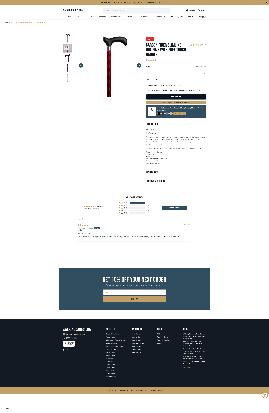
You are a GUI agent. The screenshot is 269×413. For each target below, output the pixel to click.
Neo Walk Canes (111, 377)
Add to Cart (179, 113)
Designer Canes (111, 343)
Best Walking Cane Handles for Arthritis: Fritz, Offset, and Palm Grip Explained (194, 351)
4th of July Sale (176, 17)
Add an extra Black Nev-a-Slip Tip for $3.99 (164, 86)
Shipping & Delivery (157, 390)
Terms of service (111, 390)
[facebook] (64, 350)
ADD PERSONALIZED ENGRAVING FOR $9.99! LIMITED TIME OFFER (173, 91)
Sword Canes (131, 17)
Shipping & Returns (155, 181)
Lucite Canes (110, 368)
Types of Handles (163, 340)
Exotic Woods (110, 374)
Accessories (116, 17)
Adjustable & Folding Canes (115, 340)
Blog (159, 343)
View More (186, 367)
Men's (91, 17)
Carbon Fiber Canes (112, 334)
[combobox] (136, 10)
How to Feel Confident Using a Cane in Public (194, 363)
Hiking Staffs (110, 352)
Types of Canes (162, 337)
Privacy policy (123, 390)
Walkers (144, 17)
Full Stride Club (159, 17)
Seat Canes (109, 361)
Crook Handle (136, 340)
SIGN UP (134, 299)
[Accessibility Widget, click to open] (265, 395)
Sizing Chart (152, 172)
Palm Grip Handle (138, 343)
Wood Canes (110, 337)
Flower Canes (110, 364)
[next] (139, 65)
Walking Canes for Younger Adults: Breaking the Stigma (193, 358)
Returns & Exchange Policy (139, 390)
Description (152, 124)
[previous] (81, 65)
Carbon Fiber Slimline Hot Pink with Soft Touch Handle (27, 23)
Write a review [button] (174, 208)
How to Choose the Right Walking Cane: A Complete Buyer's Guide (192, 344)
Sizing (159, 334)
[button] (151, 60)
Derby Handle (136, 334)
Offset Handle (137, 346)
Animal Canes (110, 355)
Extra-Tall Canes (111, 349)
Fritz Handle (136, 337)
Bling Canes (110, 371)
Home (69, 17)
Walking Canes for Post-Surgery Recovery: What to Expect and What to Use (194, 336)
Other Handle (136, 352)
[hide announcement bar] (266, 2)
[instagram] (68, 350)
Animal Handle (137, 349)
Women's (102, 17)
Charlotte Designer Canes (115, 346)
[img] (83, 225)
